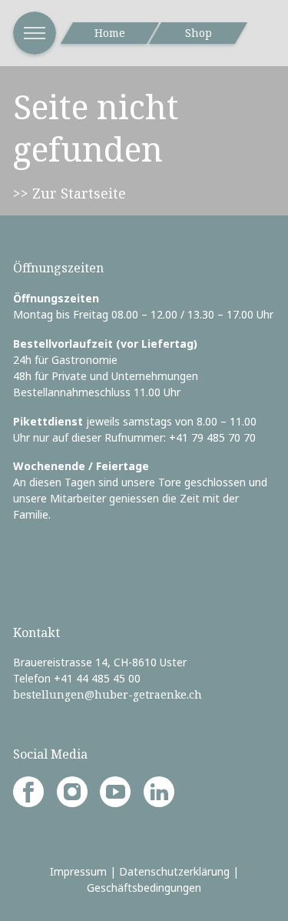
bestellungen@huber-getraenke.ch (107, 694)
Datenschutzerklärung (174, 871)
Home (109, 32)
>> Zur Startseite (69, 193)
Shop (198, 32)
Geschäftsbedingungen (144, 887)
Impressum (78, 871)
